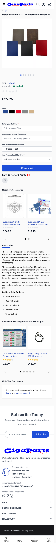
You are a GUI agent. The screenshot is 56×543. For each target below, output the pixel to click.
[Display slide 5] (33, 371)
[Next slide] (49, 239)
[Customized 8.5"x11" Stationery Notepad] (15, 206)
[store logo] (21, 4)
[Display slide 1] (25, 239)
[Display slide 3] (27, 371)
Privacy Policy (28, 531)
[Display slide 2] (28, 239)
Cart (48, 541)
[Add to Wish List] (5, 180)
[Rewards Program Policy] (28, 175)
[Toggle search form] (38, 4)
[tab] (7, 246)
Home (6, 541)
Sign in (8, 393)
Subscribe (40, 434)
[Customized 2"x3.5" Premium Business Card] (39, 206)
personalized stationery (12, 285)
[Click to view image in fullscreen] (27, 43)
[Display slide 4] (30, 371)
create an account (22, 393)
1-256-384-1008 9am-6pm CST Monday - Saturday (22, 473)
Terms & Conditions (12, 531)
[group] (10, 91)
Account (34, 541)
